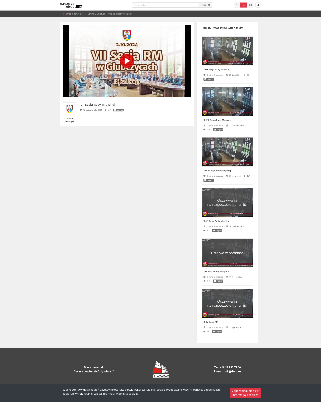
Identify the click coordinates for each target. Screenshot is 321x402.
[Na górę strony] (310, 381)
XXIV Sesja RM (210, 321)
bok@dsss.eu (232, 371)
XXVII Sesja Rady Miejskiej (217, 170)
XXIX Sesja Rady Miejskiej (216, 69)
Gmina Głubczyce (97, 13)
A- (237, 5)
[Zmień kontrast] (257, 5)
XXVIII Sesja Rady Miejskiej (217, 119)
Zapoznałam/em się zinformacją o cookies (245, 393)
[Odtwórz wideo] (127, 61)
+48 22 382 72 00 (230, 367)
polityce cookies (128, 393)
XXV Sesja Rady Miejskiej (216, 271)
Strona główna (73, 13)
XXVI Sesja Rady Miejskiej (216, 221)
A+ (250, 5)
